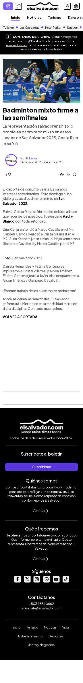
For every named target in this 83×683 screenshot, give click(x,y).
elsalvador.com (16, 45)
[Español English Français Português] (76, 6)
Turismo (54, 17)
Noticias (34, 17)
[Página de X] (27, 581)
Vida (65, 627)
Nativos (72, 27)
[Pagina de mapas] (67, 6)
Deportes (55, 636)
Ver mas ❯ (41, 510)
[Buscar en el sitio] (18, 6)
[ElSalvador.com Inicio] (42, 6)
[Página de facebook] (17, 581)
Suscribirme (41, 466)
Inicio (15, 17)
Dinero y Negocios (41, 645)
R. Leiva (31, 158)
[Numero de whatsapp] (46, 581)
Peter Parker (53, 27)
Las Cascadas (29, 27)
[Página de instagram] (36, 581)
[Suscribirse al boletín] (8, 6)
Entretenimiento (30, 636)
